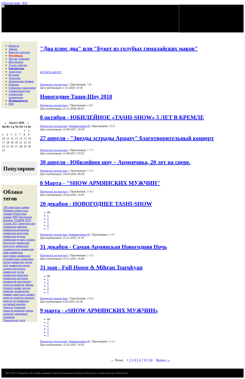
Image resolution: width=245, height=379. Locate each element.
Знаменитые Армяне (21, 81)
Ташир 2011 (10, 223)
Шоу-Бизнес (16, 61)
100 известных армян (16, 207)
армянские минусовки (13, 254)
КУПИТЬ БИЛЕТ (51, 72)
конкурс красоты (13, 297)
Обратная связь (10, 2)
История (14, 74)
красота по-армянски (16, 300)
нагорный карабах (14, 304)
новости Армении (14, 307)
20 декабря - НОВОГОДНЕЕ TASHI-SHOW (96, 203)
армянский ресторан (15, 278)
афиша (29, 284)
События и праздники (22, 87)
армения (22, 226)
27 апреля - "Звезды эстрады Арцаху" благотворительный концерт (127, 138)
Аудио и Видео (18, 65)
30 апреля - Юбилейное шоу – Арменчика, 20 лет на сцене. (115, 162)
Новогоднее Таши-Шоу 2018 (76, 96)
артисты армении (14, 284)
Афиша (13, 49)
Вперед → (163, 360)
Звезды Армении (19, 58)
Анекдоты (15, 71)
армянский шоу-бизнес (17, 281)
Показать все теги (14, 320)
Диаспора (14, 78)
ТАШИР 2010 (22, 220)
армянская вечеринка (16, 229)
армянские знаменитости (16, 248)
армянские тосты (13, 271)
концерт (29, 297)
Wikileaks (8, 210)
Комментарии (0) (79, 126)
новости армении (14, 310)
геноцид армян (12, 288)
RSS (24, 2)
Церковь (14, 84)
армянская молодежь (16, 233)
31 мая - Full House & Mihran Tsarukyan (91, 267)
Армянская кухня (19, 91)
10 (150, 360)
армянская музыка (14, 236)
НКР (15, 217)
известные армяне (24, 294)
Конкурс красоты (19, 52)
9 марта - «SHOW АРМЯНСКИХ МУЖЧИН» (99, 310)
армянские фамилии (15, 275)
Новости (14, 45)
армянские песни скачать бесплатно (16, 267)
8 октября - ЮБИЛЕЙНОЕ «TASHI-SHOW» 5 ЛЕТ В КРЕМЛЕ (122, 117)
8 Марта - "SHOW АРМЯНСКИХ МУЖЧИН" (100, 183)
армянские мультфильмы (16, 257)
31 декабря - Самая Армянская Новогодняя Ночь (103, 246)
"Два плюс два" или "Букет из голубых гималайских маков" (119, 48)
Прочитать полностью (53, 84)
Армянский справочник (16, 96)
